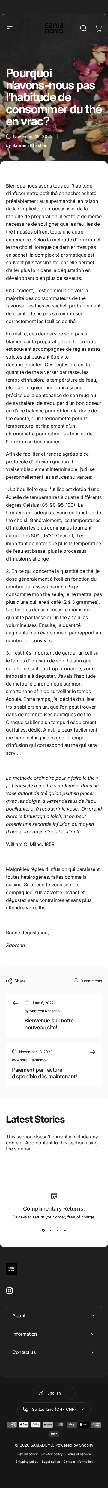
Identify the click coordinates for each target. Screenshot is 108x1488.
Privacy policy (52, 1454)
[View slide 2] (50, 1230)
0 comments (91, 981)
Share (20, 980)
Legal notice (51, 1462)
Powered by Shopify (74, 1445)
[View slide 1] (43, 1230)
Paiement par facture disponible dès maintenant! (44, 1073)
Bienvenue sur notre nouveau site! (49, 1024)
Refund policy (27, 1454)
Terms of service (78, 1454)
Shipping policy (27, 1462)
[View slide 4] (64, 1230)
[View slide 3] (57, 1230)
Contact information (78, 1462)
